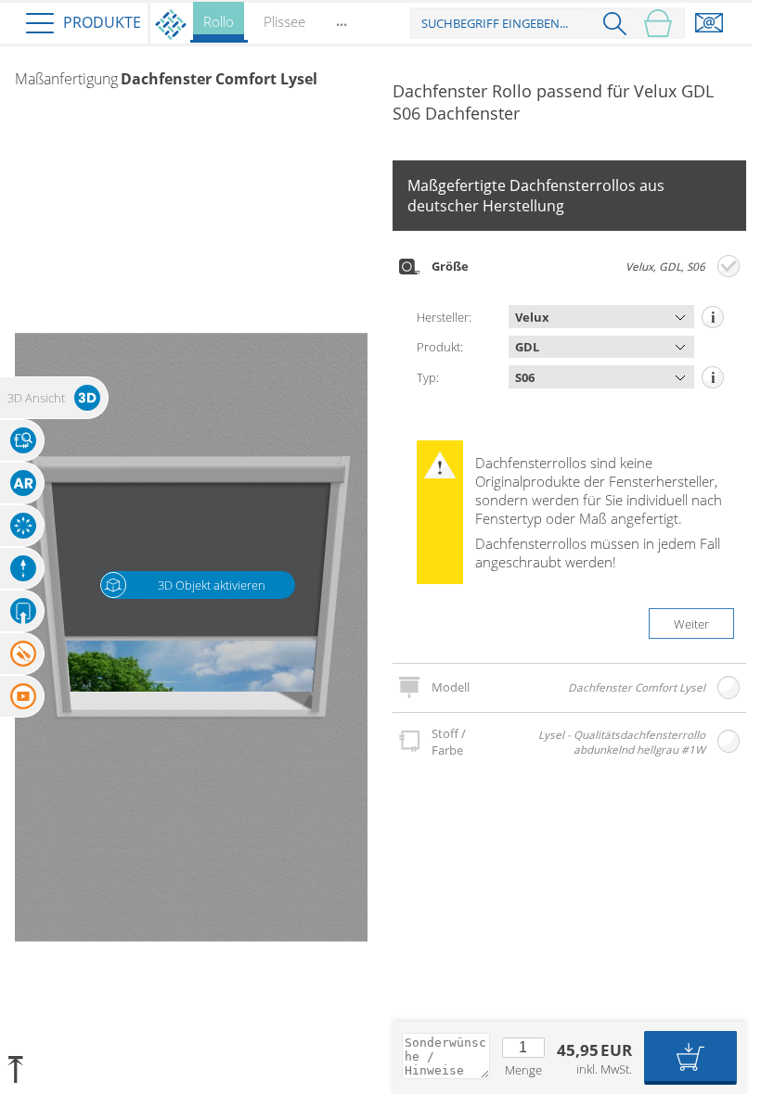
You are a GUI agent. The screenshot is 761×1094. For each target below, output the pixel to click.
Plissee (284, 21)
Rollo (218, 21)
